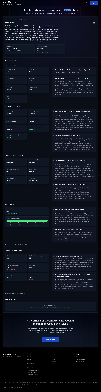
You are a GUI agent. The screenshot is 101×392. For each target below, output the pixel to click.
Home (6, 19)
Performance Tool (32, 370)
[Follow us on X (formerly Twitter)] (95, 387)
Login (85, 3)
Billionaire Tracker (32, 368)
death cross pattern (83, 285)
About (53, 357)
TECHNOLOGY (19, 19)
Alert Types (30, 357)
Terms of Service (80, 359)
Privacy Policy (80, 357)
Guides (53, 359)
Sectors (29, 361)
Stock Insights (30, 363)
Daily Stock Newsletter (33, 374)
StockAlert (10, 2)
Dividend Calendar (32, 365)
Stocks (11, 19)
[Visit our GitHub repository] (97, 387)
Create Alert (50, 339)
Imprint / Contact (80, 361)
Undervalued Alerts (32, 372)
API (52, 363)
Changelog (55, 361)
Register (94, 3)
